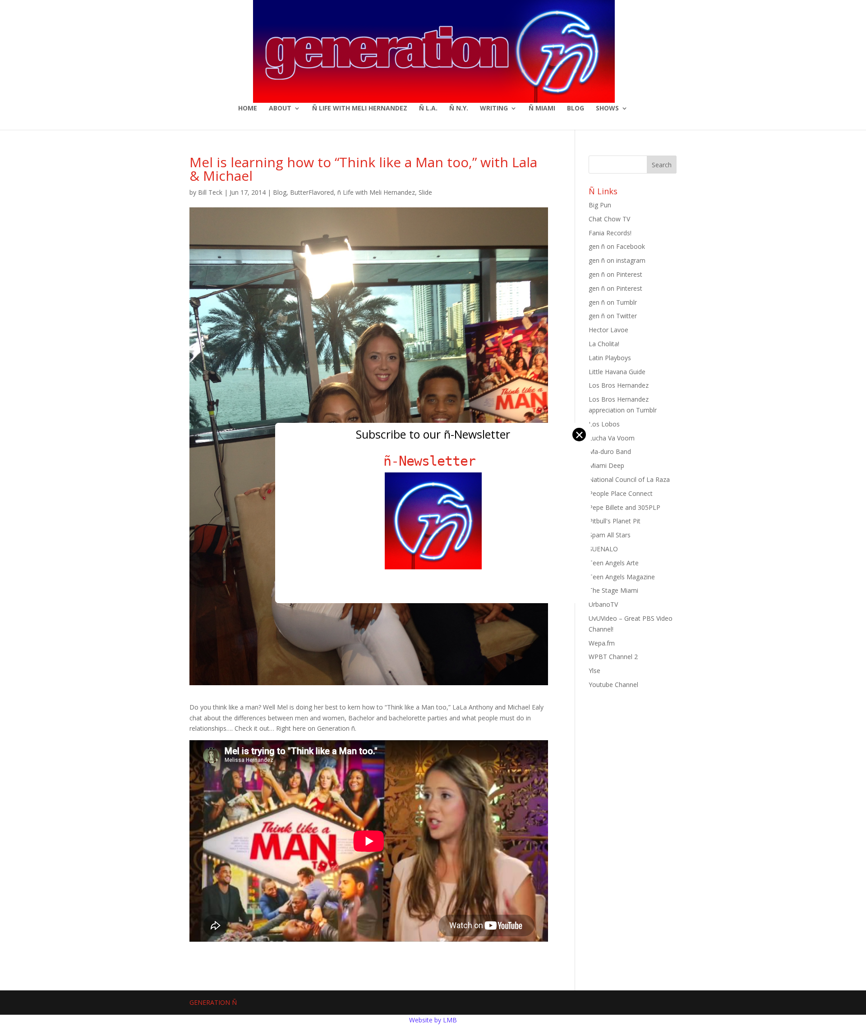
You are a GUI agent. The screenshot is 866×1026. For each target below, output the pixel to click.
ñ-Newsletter (433, 461)
